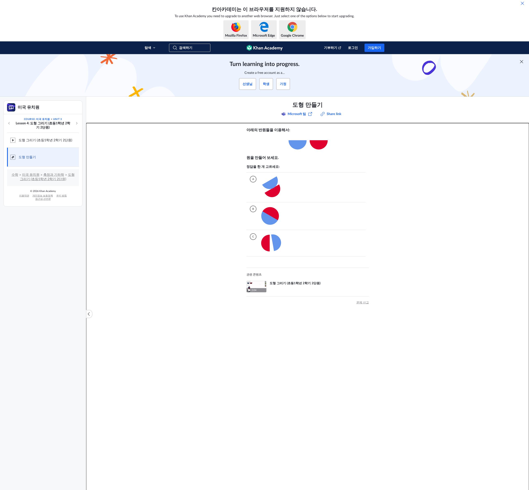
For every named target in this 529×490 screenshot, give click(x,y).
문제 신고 (362, 302)
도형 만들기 (27, 157)
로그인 (353, 47)
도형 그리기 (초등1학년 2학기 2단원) (45, 140)
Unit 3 (57, 119)
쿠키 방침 (61, 195)
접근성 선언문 (43, 199)
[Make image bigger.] (307, 144)
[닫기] (522, 3)
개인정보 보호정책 (42, 195)
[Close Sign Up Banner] (521, 62)
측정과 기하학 (53, 174)
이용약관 (24, 195)
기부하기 (330, 47)
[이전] (9, 123)
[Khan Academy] (265, 48)
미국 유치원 (30, 174)
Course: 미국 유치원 (37, 119)
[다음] (76, 123)
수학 (15, 174)
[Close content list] (89, 314)
